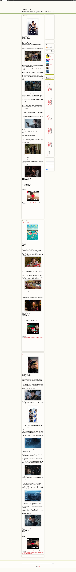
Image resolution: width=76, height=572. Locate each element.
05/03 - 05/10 (49, 128)
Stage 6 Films (25, 553)
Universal (30, 553)
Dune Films (23, 205)
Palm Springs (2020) (25, 222)
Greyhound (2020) (25, 354)
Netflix (33, 205)
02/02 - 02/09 (49, 142)
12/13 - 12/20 (49, 89)
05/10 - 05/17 (49, 127)
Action (26, 552)
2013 (47, 154)
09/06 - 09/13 (49, 103)
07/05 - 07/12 (49, 118)
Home (33, 556)
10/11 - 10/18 (49, 98)
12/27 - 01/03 (49, 88)
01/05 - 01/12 (49, 146)
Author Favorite (30, 337)
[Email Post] (39, 202)
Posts (47, 46)
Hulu (34, 337)
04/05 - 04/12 (49, 132)
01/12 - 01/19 (49, 145)
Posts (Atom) (34, 558)
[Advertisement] (37, 4)
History (33, 552)
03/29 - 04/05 (49, 133)
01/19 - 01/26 (49, 144)
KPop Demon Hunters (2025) (51, 59)
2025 (47, 82)
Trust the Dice (27, 9)
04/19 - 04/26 (49, 130)
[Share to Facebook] (24, 203)
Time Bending (27, 338)
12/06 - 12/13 (49, 90)
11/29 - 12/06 (49, 91)
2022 (47, 85)
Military (35, 552)
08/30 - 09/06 (49, 104)
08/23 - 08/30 (49, 105)
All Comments (49, 47)
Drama (31, 552)
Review (37, 205)
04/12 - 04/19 (49, 131)
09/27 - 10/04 (49, 100)
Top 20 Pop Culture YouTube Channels (51, 64)
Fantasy (26, 205)
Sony (22, 553)
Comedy (33, 337)
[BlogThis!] (23, 203)
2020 (24, 337)
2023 (47, 84)
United (28, 553)
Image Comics (28, 205)
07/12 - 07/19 (49, 112)
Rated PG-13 (39, 552)
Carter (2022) (51, 70)
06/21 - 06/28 (49, 120)
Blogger (39, 566)
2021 (47, 86)
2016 (47, 151)
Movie (31, 205)
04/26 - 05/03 (49, 129)
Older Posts (41, 556)
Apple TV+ (28, 552)
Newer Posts (24, 556)
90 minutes (26, 337)
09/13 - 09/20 (49, 102)
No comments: (37, 202)
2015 (47, 152)
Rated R (35, 205)
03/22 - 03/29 (49, 134)
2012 (47, 155)
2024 (47, 83)
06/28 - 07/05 (49, 119)
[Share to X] (24, 203)
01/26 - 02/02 (49, 143)
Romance (25, 338)
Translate (52, 78)
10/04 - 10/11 (49, 99)
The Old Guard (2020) (26, 16)
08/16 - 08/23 (49, 106)
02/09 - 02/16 (49, 141)
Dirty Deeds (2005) (50, 56)
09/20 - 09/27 (49, 101)
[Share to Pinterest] (25, 203)
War (31, 553)
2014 (47, 153)
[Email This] (22, 203)
